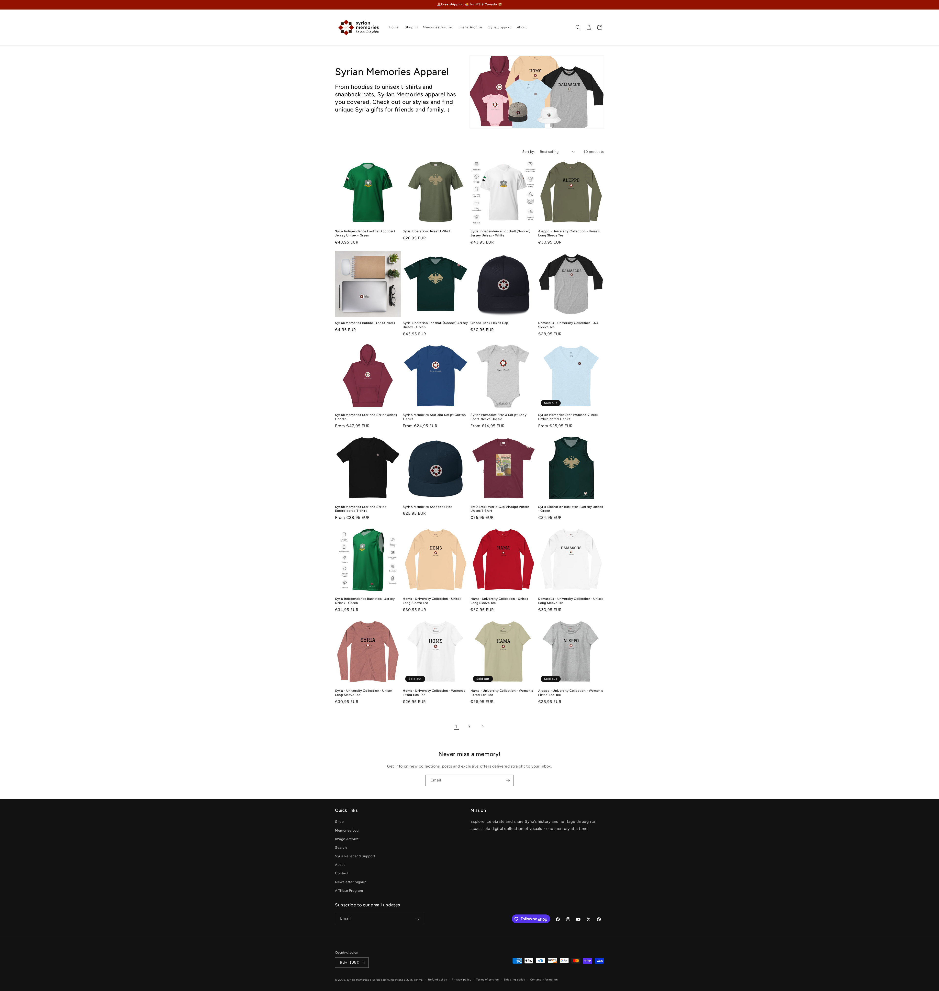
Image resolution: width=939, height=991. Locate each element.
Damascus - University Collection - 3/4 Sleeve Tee (568, 325)
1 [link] (456, 726)
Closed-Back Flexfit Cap (489, 323)
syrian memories (358, 979)
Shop (339, 822)
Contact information (544, 979)
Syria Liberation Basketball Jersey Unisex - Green (570, 509)
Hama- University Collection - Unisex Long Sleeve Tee (499, 601)
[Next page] (482, 726)
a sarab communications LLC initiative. (397, 979)
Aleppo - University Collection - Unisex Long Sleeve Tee (568, 233)
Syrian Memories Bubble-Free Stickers (365, 323)
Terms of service (487, 979)
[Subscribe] (508, 780)
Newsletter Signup (350, 882)
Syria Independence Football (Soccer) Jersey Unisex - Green (365, 233)
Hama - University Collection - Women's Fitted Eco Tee (501, 693)
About (340, 865)
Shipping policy (514, 979)
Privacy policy (461, 979)
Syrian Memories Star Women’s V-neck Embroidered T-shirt (568, 417)
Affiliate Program (349, 891)
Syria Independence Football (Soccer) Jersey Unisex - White (500, 233)
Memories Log (346, 830)
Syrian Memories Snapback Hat (427, 507)
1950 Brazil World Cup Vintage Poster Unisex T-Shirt (499, 509)
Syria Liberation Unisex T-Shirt (427, 231)
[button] (411, 27)
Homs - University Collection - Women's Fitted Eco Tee (434, 693)
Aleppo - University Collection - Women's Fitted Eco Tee (570, 693)
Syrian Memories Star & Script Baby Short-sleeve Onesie (498, 417)
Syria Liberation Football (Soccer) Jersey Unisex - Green (435, 325)
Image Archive (347, 839)
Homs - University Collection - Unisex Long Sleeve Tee (432, 601)
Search (341, 848)
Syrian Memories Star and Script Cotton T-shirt (434, 417)
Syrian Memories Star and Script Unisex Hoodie (366, 417)
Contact (341, 873)
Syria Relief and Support (355, 856)
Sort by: (528, 152)
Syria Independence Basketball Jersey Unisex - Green (365, 601)
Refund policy (437, 979)
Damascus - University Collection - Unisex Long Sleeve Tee (571, 601)
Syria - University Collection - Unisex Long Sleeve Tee (363, 693)
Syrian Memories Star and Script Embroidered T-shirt (360, 509)
